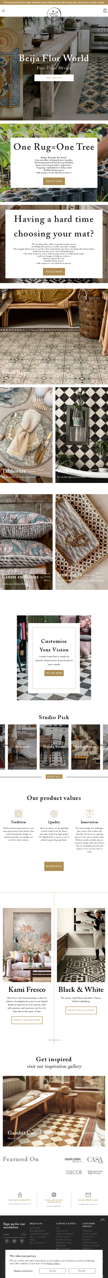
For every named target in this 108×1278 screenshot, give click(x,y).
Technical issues (91, 1245)
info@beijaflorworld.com (88, 1204)
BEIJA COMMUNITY (38, 1242)
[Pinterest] (22, 1241)
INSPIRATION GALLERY (40, 1234)
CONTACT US (62, 1231)
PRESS (33, 1239)
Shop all (54, 777)
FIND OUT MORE (54, 181)
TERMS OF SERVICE (64, 1234)
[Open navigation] (9, 11)
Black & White (81, 990)
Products (87, 1231)
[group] (22, 747)
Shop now (90, 1133)
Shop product (14, 1138)
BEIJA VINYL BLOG (38, 1237)
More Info (54, 866)
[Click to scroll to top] (102, 1219)
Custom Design (90, 1242)
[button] (4, 745)
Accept (52, 1271)
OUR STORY (35, 1228)
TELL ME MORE (54, 673)
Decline (82, 1271)
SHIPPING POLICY (64, 1239)
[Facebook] (7, 1241)
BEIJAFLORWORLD (54, 1206)
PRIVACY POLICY (63, 1237)
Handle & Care (90, 1233)
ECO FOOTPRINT (37, 1231)
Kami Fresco (27, 990)
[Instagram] (14, 1241)
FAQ (58, 1228)
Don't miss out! (54, 78)
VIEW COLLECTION (27, 1020)
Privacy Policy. (53, 1264)
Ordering (87, 1248)
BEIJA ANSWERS (63, 1248)
